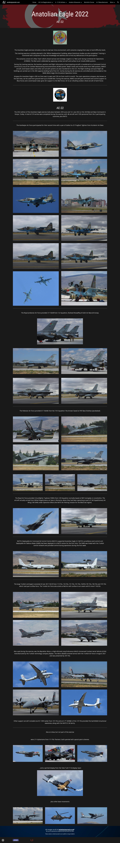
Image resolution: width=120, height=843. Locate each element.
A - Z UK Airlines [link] (60, 2)
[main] (60, 16)
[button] (118, 2)
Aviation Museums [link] (74, 2)
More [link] (111, 2)
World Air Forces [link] (89, 2)
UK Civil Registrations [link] (44, 2)
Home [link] (34, 2)
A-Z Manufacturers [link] (102, 2)
